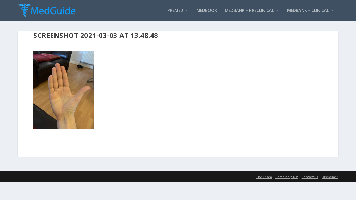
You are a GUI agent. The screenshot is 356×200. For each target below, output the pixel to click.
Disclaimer (330, 176)
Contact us (310, 176)
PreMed (175, 10)
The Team (264, 176)
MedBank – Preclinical (249, 10)
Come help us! (286, 176)
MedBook (207, 10)
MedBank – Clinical (308, 10)
